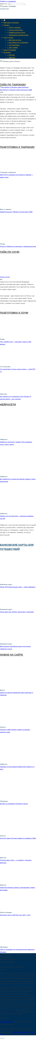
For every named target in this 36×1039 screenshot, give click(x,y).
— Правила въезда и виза (16, 32)
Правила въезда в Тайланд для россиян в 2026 (16, 212)
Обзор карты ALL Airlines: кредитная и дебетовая (17, 612)
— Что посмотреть (13, 45)
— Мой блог (11, 57)
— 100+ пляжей (12, 47)
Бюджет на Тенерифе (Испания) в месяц (14, 803)
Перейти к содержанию (8, 1)
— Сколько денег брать (15, 30)
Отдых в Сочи (5, 277)
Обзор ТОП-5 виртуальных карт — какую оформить (17, 587)
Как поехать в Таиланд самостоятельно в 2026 (16, 90)
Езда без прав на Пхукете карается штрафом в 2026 (18, 838)
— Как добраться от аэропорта (17, 42)
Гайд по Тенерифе (9, 50)
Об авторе (7, 52)
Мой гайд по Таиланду (11, 22)
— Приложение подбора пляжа (17, 35)
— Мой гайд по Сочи (14, 40)
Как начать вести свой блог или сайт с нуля (15, 915)
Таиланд (6, 25)
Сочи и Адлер (8, 37)
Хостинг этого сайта (7, 1022)
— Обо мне (11, 55)
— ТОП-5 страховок (13, 27)
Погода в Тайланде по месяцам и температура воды (18, 246)
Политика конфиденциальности (21, 1032)
